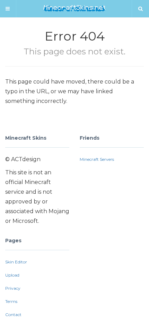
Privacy (12, 288)
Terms (11, 301)
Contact (13, 314)
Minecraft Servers (97, 159)
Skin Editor (16, 261)
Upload (12, 275)
